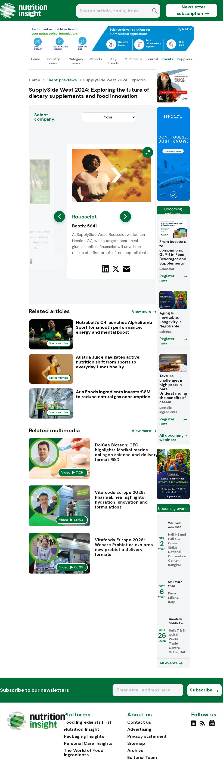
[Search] (155, 11)
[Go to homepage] (36, 729)
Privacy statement (147, 736)
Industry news (53, 61)
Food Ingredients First (88, 722)
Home (35, 59)
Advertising (139, 729)
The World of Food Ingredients (84, 752)
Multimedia (133, 59)
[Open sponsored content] (111, 49)
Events (167, 59)
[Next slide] (125, 216)
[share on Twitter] (116, 269)
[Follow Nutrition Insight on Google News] (212, 725)
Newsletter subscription (191, 10)
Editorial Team (142, 757)
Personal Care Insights (88, 743)
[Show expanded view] (47, 161)
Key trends (113, 61)
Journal (152, 59)
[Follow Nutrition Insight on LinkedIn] (193, 725)
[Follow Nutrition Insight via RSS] (203, 725)
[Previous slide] (59, 216)
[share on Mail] (127, 268)
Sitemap (136, 743)
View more (141, 311)
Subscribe (201, 690)
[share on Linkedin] (105, 269)
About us (139, 714)
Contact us (139, 722)
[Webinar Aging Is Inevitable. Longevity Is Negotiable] (173, 497)
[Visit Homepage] (24, 19)
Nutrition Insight (82, 729)
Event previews (62, 80)
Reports (96, 59)
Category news (76, 61)
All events (168, 663)
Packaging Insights (84, 736)
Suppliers (184, 59)
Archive (135, 750)
